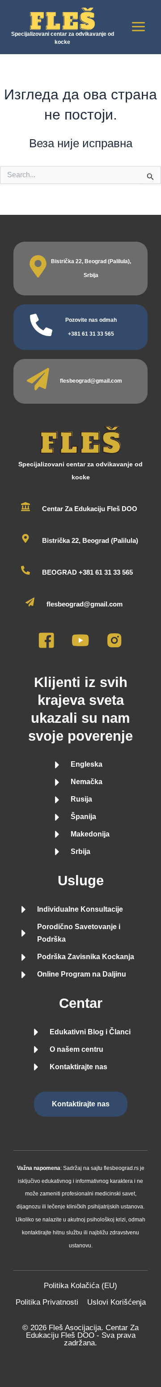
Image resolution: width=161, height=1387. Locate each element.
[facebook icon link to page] (46, 646)
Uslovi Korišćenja (116, 1302)
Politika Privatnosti (47, 1302)
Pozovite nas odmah (91, 320)
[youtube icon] (80, 646)
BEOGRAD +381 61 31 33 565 (87, 572)
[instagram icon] (114, 646)
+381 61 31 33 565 (91, 334)
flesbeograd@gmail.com (91, 381)
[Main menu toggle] (139, 27)
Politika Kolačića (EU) (80, 1285)
